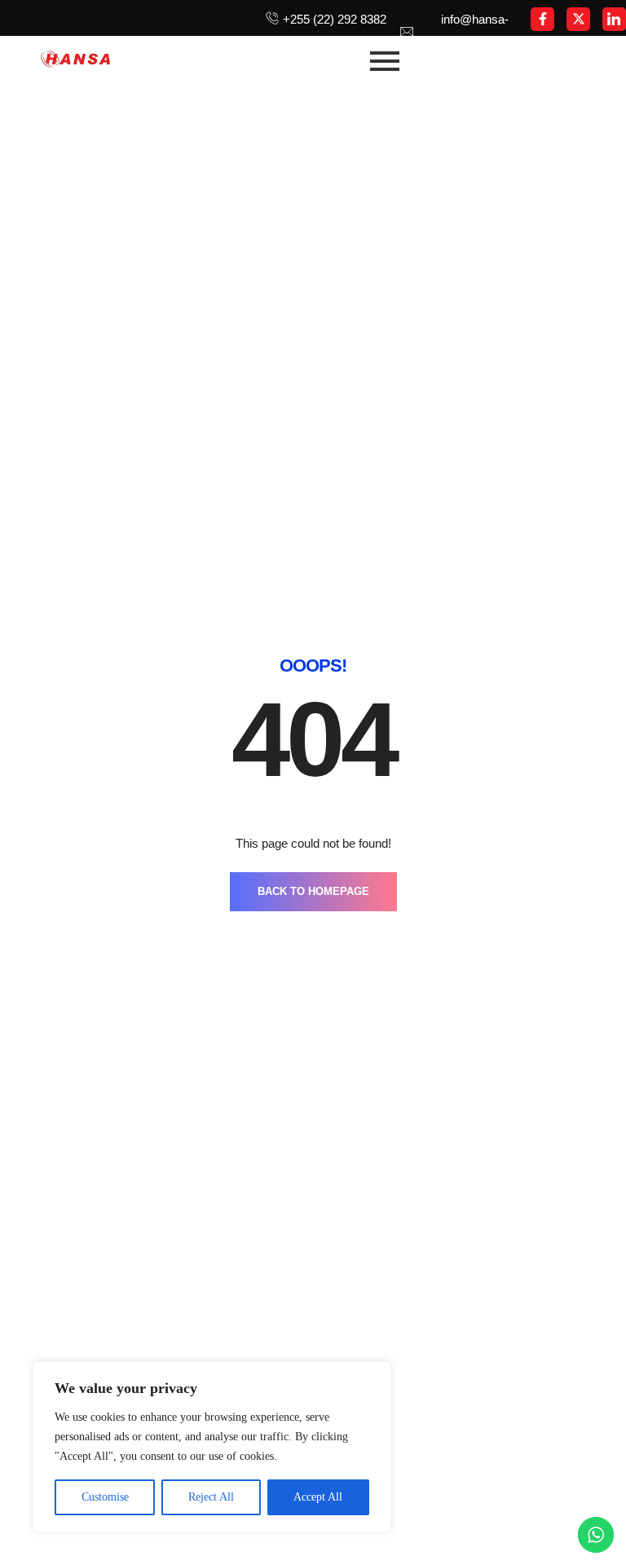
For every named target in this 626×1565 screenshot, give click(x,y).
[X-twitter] (578, 19)
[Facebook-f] (542, 19)
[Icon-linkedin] (614, 19)
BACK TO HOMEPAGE (313, 891)
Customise (105, 1497)
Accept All (317, 1497)
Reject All (211, 1497)
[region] (212, 1446)
